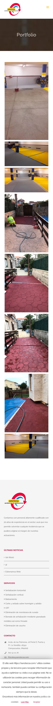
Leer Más (25, 702)
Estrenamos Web (13, 572)
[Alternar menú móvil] (47, 7)
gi (6, 564)
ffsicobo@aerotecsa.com (18, 657)
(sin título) (9, 557)
